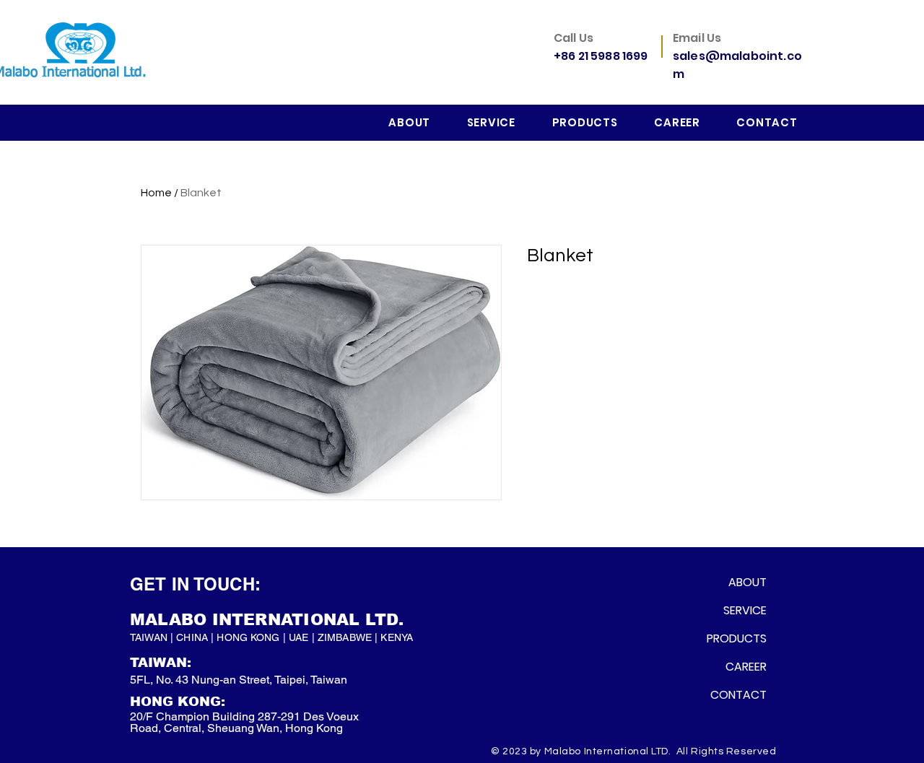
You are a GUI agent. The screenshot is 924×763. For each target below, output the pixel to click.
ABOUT (747, 582)
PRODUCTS (738, 638)
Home (156, 193)
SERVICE (745, 610)
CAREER (746, 666)
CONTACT (738, 694)
